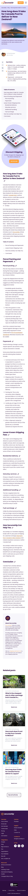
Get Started (4, 835)
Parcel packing (9, 98)
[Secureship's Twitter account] (19, 846)
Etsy (2, 849)
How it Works (4, 821)
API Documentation (6, 864)
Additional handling (11, 109)
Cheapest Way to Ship (7, 876)
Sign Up (21, 2)
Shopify (3, 842)
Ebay (2, 844)
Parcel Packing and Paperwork (13, 96)
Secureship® (8, 625)
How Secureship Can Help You (13, 114)
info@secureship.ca (19, 838)
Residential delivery (11, 105)
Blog (9, 7)
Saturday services (10, 107)
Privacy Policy (12, 890)
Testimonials (4, 828)
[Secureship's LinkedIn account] (22, 846)
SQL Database (4, 853)
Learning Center (5, 869)
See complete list (5, 858)
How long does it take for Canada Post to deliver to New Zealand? (14, 93)
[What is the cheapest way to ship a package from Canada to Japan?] (14, 681)
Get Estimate (14, 161)
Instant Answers (18, 827)
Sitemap (4, 890)
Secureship (3, 7)
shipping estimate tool (15, 651)
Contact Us (17, 832)
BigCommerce (5, 846)
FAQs (15, 830)
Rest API (3, 856)
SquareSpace (4, 851)
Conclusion (7, 116)
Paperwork (8, 100)
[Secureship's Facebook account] (15, 846)
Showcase (3, 823)
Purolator (16, 821)
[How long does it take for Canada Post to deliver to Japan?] (14, 757)
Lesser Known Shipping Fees (12, 103)
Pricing (3, 831)
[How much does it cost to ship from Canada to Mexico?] (14, 719)
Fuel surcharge (9, 111)
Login (2, 833)
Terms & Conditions (21, 890)
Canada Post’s (12, 195)
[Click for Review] (14, 885)
